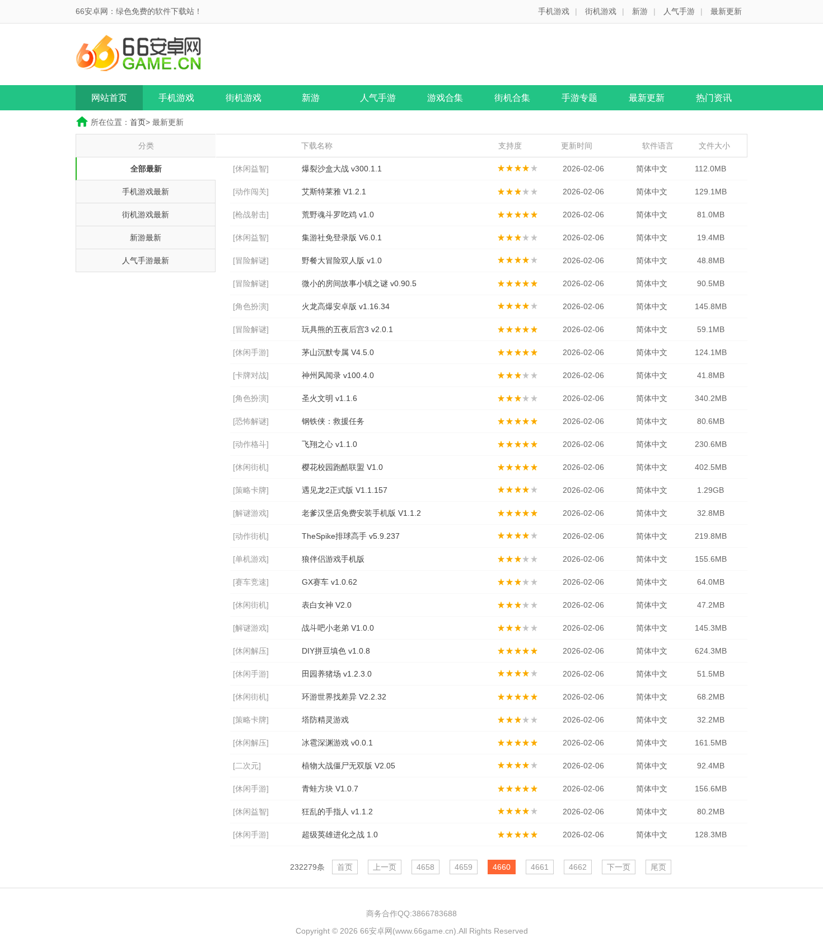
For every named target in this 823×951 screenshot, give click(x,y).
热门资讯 (714, 97)
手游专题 (579, 97)
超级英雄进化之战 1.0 (340, 834)
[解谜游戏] (251, 513)
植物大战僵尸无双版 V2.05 (348, 765)
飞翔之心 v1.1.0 (329, 444)
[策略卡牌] (251, 490)
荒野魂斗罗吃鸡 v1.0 (338, 214)
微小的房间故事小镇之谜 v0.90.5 (359, 283)
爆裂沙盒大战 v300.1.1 (342, 168)
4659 (464, 867)
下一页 (618, 867)
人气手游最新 (145, 260)
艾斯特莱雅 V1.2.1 (334, 191)
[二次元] (247, 765)
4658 (425, 867)
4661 (540, 867)
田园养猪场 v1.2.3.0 (337, 673)
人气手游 (679, 11)
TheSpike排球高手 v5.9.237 (351, 536)
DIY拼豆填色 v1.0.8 (336, 650)
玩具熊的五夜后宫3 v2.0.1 (347, 329)
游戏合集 (445, 97)
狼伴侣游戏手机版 (333, 558)
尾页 (658, 867)
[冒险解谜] (251, 260)
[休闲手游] (251, 352)
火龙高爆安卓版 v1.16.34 (346, 306)
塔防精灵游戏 (325, 719)
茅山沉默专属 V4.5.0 (338, 352)
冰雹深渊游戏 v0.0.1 (337, 742)
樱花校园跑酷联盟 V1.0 (342, 467)
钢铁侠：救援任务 (333, 421)
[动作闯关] (251, 191)
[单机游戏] (251, 558)
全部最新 (146, 168)
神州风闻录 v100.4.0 (338, 375)
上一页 (384, 867)
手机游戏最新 (145, 191)
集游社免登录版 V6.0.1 (342, 237)
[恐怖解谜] (251, 421)
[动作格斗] (251, 444)
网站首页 (109, 97)
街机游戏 (600, 11)
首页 (138, 122)
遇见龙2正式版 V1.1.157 (344, 490)
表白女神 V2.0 (327, 604)
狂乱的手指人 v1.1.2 (337, 811)
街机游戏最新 (145, 214)
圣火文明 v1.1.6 (329, 398)
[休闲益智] (251, 168)
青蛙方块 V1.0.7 (330, 788)
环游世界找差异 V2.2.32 (344, 696)
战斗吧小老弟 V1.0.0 (338, 627)
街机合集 (512, 97)
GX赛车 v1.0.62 (329, 581)
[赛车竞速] (251, 581)
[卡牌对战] (251, 375)
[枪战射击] (251, 214)
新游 (640, 11)
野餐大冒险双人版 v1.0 (342, 260)
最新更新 (726, 11)
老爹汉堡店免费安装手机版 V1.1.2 (361, 513)
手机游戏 (553, 11)
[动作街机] (251, 536)
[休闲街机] (251, 467)
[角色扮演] (251, 306)
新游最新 (145, 237)
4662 (578, 867)
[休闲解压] (251, 650)
